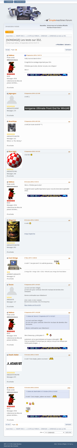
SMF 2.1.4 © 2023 (8, 444)
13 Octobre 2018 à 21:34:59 (31, 354)
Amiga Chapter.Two (29, 234)
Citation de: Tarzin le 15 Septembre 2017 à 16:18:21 (41, 316)
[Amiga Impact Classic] (7, 304)
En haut (8, 424)
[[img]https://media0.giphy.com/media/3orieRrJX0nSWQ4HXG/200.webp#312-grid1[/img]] (7, 379)
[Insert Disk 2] (7, 85)
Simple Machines (17, 444)
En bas (8, 50)
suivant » (68, 44)
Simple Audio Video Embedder (11, 446)
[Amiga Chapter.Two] (7, 250)
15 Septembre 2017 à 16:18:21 (32, 284)
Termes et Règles (62, 444)
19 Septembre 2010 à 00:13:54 (32, 121)
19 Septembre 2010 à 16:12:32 (32, 151)
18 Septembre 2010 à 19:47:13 (34, 55)
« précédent (60, 44)
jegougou (12, 93)
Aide (55, 444)
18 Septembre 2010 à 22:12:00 (32, 93)
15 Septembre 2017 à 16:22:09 (32, 312)
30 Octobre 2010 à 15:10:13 (31, 182)
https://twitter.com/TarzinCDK (32, 305)
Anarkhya (13, 121)
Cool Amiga (13, 258)
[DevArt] (7, 143)
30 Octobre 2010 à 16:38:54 (31, 220)
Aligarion (12, 220)
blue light (12, 151)
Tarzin (11, 285)
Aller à (42, 432)
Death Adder (14, 355)
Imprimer (68, 50)
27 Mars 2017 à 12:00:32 (30, 258)
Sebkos (11, 55)
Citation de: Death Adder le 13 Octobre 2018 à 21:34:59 (42, 391)
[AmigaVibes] (7, 113)
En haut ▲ (70, 444)
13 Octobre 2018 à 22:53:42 (31, 387)
